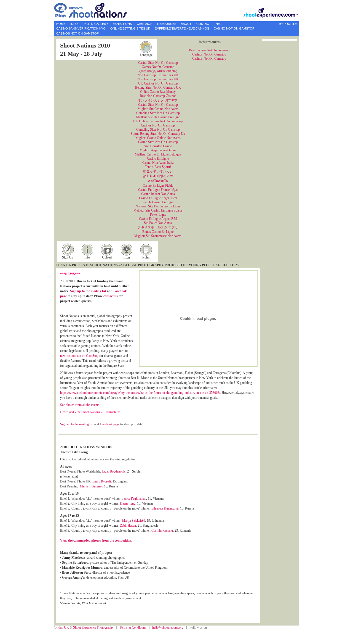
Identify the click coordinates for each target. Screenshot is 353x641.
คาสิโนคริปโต (158, 181)
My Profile (288, 23)
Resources (166, 23)
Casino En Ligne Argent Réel (158, 198)
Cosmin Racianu (162, 530)
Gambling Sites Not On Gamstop (158, 113)
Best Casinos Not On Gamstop (209, 50)
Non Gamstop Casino (158, 146)
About (186, 23)
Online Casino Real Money (158, 92)
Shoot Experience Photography (93, 627)
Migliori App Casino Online (158, 150)
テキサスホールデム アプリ (158, 227)
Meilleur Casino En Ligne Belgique (158, 154)
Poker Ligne (158, 215)
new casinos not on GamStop (79, 356)
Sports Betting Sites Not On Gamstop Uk (158, 134)
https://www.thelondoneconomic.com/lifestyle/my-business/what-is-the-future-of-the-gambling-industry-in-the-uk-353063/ (140, 393)
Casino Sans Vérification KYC (80, 28)
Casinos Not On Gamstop (77, 33)
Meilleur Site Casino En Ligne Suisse (157, 210)
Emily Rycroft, (102, 481)
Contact (203, 23)
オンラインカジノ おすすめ (158, 100)
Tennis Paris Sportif (158, 167)
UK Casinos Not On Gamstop (158, 83)
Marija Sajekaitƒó (133, 521)
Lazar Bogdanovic (113, 471)
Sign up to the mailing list (88, 291)
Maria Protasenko (91, 486)
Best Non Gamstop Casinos (158, 96)
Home (60, 23)
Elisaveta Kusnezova (164, 508)
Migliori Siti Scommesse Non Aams (157, 236)
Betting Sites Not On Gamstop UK (158, 87)
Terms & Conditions (133, 627)
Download (67, 412)
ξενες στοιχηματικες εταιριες (158, 71)
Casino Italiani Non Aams (158, 194)
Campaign (145, 23)
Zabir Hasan (128, 525)
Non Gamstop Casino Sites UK (158, 75)
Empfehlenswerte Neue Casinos (182, 28)
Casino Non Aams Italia (157, 163)
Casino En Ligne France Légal (158, 190)
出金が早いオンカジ (158, 171)
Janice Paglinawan (134, 498)
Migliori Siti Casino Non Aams (158, 109)
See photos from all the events (79, 405)
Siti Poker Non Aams (158, 223)
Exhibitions (122, 23)
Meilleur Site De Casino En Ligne (158, 117)
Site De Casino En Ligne (158, 202)
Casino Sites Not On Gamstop (158, 63)
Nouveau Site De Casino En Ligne (157, 206)
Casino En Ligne (158, 158)
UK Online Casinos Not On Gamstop (158, 121)
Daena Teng (127, 503)
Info (74, 23)
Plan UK (63, 627)
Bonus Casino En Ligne (157, 232)
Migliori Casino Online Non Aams (158, 138)
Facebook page (109, 424)
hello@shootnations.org (167, 627)
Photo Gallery (95, 23)
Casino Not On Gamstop (234, 28)
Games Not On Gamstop (158, 67)
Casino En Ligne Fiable (158, 186)
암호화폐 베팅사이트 (158, 176)
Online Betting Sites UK (130, 28)
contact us (110, 296)
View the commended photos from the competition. (96, 540)
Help (219, 23)
